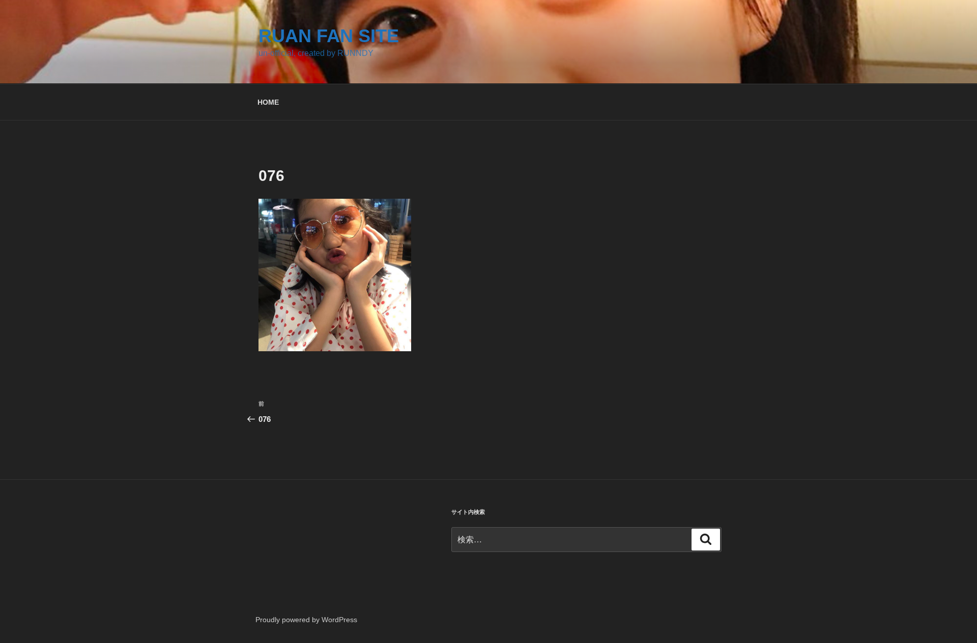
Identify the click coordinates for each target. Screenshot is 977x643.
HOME (268, 102)
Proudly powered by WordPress (306, 620)
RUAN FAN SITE (328, 35)
